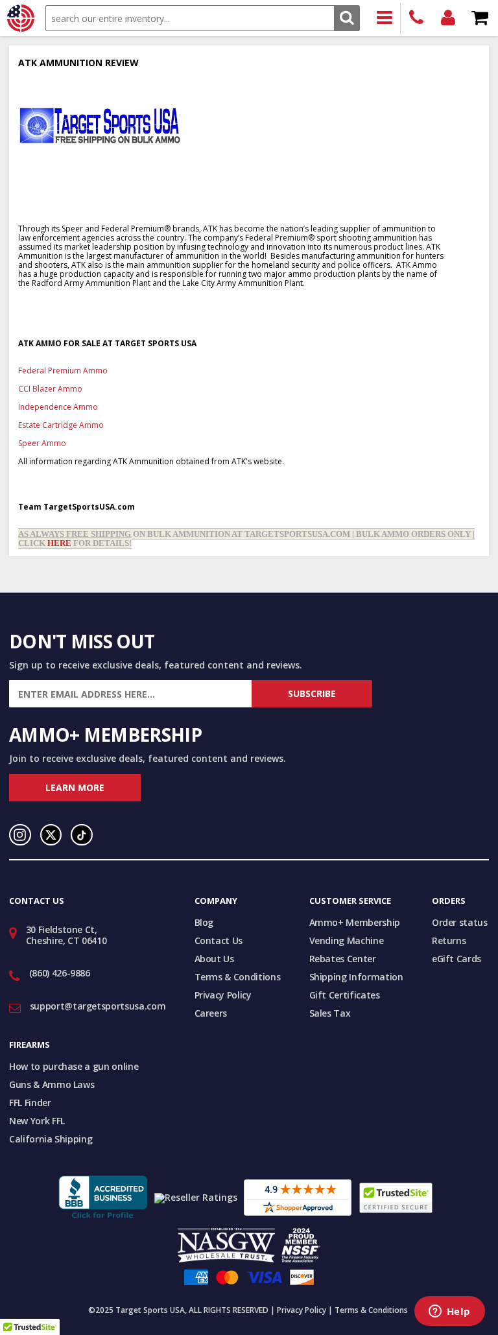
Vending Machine (346, 940)
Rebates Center (342, 958)
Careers (211, 1013)
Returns (449, 940)
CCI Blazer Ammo (50, 388)
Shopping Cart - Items (480, 18)
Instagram (20, 835)
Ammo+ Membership (354, 922)
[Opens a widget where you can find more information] (449, 1312)
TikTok (82, 835)
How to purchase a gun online (73, 1066)
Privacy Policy (223, 995)
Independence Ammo (58, 406)
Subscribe (312, 693)
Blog (204, 922)
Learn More (74, 787)
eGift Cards (456, 958)
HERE (59, 543)
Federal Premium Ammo (63, 370)
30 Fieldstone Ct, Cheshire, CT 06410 (66, 935)
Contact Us (219, 940)
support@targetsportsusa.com (98, 1006)
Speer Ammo (42, 443)
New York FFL (37, 1121)
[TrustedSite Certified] (396, 1198)
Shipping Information (356, 977)
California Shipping (50, 1139)
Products (385, 18)
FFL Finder (30, 1102)
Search (346, 17)
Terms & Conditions (238, 977)
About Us (214, 958)
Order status (460, 922)
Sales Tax (330, 1013)
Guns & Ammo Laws (51, 1084)
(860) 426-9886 (417, 18)
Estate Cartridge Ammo (61, 425)
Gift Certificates (344, 995)
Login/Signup (448, 18)
